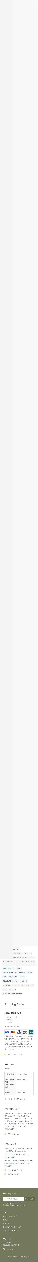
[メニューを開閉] (34, 4)
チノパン (13, 989)
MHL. (5, 977)
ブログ (5, 1220)
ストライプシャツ (28, 985)
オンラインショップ (9, 1216)
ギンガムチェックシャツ (11, 985)
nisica (19, 968)
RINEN (22, 977)
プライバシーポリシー (10, 1231)
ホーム (5, 1212)
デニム (5, 989)
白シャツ (24, 981)
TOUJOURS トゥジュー (11, 981)
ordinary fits (13, 977)
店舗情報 (6, 1223)
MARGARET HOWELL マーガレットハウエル (18, 972)
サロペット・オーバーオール (12, 993)
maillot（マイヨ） (9, 968)
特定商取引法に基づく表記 (12, 1227)
